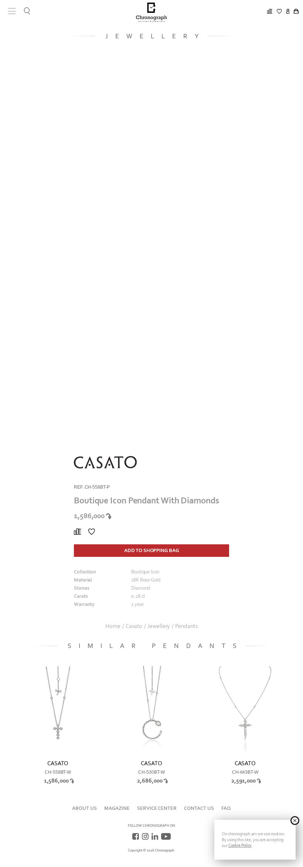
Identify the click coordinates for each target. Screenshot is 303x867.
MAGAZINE (117, 808)
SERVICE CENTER (157, 808)
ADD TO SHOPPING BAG (151, 550)
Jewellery (158, 626)
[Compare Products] (77, 531)
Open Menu (9, 11)
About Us (84, 808)
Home (112, 626)
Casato (134, 626)
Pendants (186, 626)
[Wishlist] (91, 531)
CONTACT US (199, 808)
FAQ (226, 808)
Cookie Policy (240, 845)
